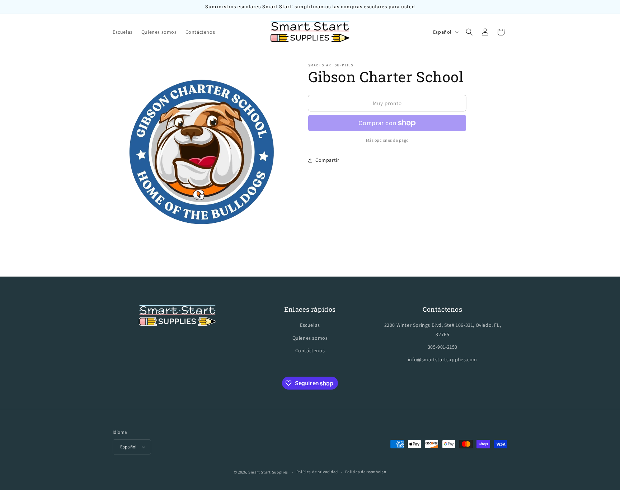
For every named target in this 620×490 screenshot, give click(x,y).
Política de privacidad (317, 471)
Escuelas (310, 325)
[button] (469, 32)
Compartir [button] (327, 160)
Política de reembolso (365, 471)
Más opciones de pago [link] (387, 140)
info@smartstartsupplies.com (442, 359)
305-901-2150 (442, 347)
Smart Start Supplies (268, 472)
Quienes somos (310, 338)
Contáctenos (310, 350)
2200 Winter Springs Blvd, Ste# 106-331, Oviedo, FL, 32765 (442, 329)
